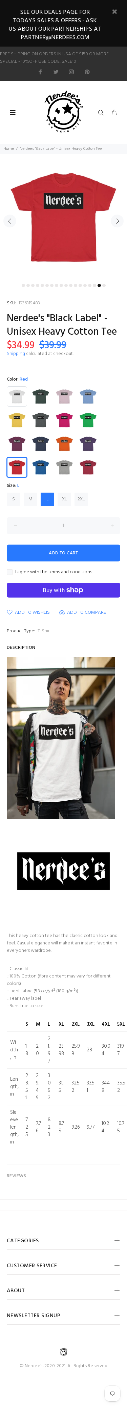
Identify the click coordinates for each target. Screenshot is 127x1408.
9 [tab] (61, 285)
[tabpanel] (63, 217)
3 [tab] (33, 285)
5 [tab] (42, 285)
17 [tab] (99, 285)
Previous (9, 221)
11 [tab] (70, 285)
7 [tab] (52, 285)
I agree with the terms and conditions (53, 572)
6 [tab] (47, 285)
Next (117, 221)
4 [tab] (37, 285)
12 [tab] (75, 285)
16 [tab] (94, 285)
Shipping (16, 354)
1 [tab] (23, 285)
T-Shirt (44, 631)
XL (64, 499)
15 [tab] (89, 285)
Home (8, 148)
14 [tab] (85, 285)
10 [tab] (66, 285)
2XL (81, 499)
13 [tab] (80, 285)
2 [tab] (28, 285)
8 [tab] (56, 285)
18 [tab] (104, 285)
